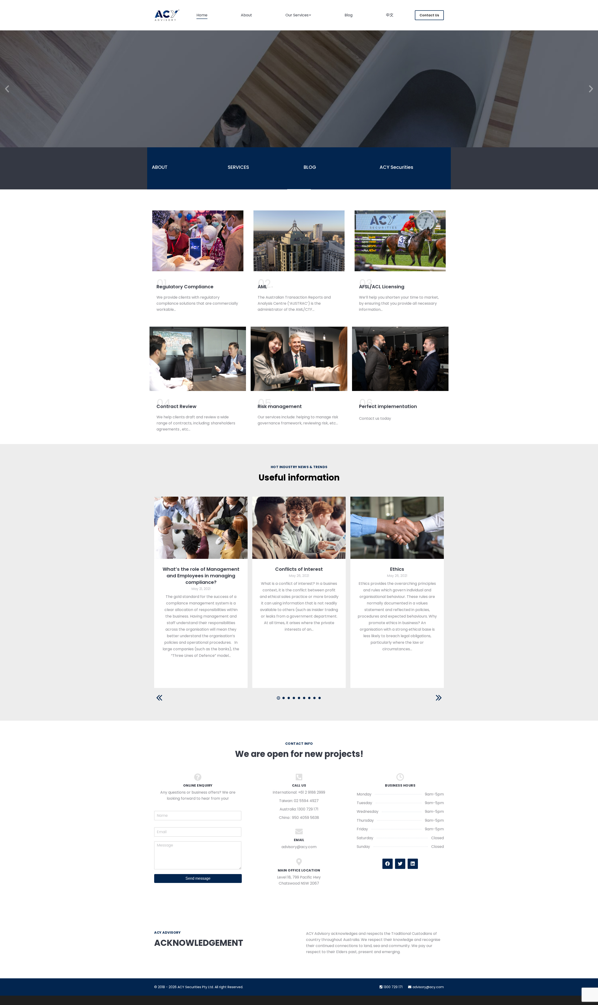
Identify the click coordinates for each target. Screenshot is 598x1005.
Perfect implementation (388, 406)
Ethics (397, 569)
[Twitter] (400, 864)
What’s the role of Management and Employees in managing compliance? (201, 576)
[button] (7, 89)
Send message (197, 878)
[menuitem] (201, 15)
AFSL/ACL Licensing (381, 286)
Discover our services (299, 116)
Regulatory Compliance (185, 286)
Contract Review (176, 406)
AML (262, 286)
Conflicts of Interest (299, 569)
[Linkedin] (413, 864)
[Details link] (201, 528)
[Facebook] (387, 864)
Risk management (280, 406)
